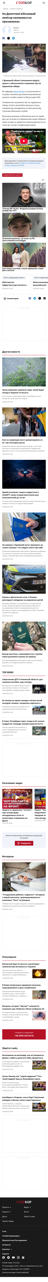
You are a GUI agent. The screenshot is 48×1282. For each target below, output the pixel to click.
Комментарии (12, 298)
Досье (4, 1216)
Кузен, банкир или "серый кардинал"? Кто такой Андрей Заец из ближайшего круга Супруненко (22, 1079)
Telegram (23, 163)
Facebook (30, 163)
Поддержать (26, 843)
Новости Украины (16, 9)
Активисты (6, 1245)
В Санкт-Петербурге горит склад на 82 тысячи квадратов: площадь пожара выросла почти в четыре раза (23, 724)
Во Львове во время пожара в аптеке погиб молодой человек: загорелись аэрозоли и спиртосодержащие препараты (22, 703)
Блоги (26, 1212)
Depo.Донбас (19, 91)
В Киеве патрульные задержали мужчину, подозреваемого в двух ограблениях (21, 986)
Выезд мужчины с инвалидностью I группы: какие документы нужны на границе (22, 655)
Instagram (13, 165)
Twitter (6, 165)
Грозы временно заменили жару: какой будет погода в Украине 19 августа (23, 391)
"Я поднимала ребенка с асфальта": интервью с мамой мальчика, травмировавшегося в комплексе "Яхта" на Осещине (23, 897)
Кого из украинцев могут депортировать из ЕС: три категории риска (22, 441)
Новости (5, 1212)
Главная (5, 9)
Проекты (5, 1207)
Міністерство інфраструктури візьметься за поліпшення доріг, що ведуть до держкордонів (15, 286)
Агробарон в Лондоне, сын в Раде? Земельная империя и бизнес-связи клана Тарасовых (23, 1098)
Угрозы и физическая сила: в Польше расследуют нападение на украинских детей (22, 598)
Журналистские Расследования (14, 1240)
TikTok (21, 165)
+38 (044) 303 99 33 (24, 1035)
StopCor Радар (8, 1221)
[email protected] (23, 1272)
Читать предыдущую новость (14, 277)
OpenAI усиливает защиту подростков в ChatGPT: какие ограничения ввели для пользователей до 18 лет (20, 495)
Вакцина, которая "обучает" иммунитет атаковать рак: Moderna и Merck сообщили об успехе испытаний (23, 1009)
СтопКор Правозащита (11, 1236)
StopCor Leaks (10, 1048)
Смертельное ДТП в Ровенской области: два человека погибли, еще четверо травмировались (22, 682)
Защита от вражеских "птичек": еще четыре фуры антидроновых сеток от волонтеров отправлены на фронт (17, 815)
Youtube (37, 163)
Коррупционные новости (12, 175)
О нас (4, 1231)
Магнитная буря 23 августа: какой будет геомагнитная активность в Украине (21, 965)
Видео (26, 1207)
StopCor (16, 28)
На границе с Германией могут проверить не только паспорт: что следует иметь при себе (22, 546)
